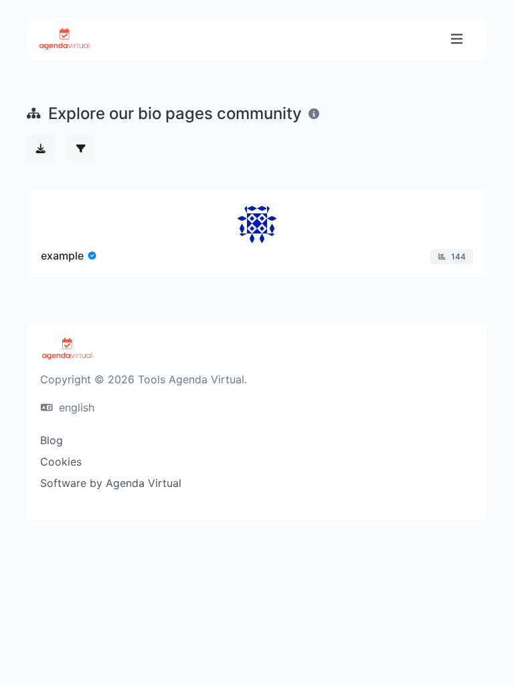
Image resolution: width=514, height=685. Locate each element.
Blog (51, 440)
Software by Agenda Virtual (110, 483)
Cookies (61, 461)
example (62, 255)
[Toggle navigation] (457, 39)
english (75, 407)
